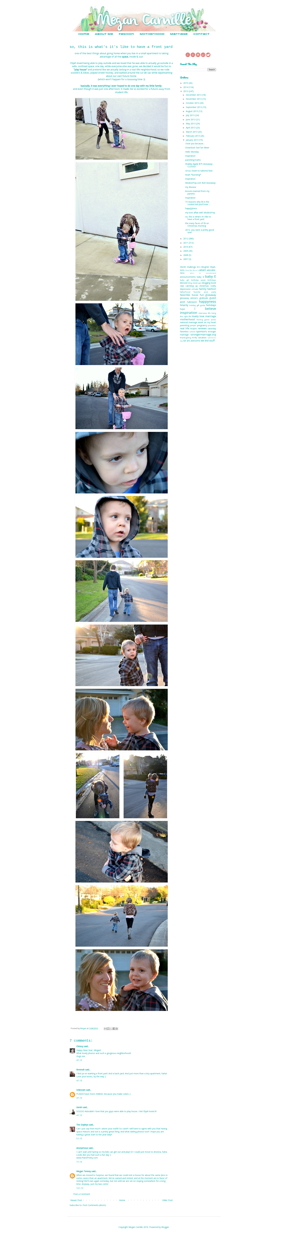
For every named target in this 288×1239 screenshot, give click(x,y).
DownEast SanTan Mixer (197, 147)
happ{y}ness (191, 208)
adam (202, 270)
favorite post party (205, 292)
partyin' (193, 325)
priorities (212, 325)
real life (184, 328)
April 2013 (191, 127)
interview (203, 313)
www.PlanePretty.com (87, 1157)
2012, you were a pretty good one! (199, 231)
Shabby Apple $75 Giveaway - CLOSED (199, 165)
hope (182, 309)
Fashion (126, 34)
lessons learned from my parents (197, 192)
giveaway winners (189, 298)
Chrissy (79, 1046)
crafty (213, 285)
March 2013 (192, 131)
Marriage (179, 34)
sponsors (201, 331)
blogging (206, 282)
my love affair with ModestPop (200, 212)
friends (195, 295)
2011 (186, 242)
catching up (192, 285)
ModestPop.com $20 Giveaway (200, 182)
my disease (190, 187)
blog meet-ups (194, 283)
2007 (186, 259)
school (192, 331)
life (209, 313)
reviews (202, 328)
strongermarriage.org (203, 334)
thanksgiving (185, 337)
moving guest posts (206, 319)
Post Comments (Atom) (94, 1205)
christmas (204, 285)
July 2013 (190, 115)
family (202, 289)
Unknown (81, 1089)
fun (202, 295)
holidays (211, 305)
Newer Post (76, 1200)
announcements (188, 276)
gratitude (203, 298)
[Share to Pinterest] (116, 1028)
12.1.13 (79, 1188)
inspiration (188, 312)
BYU (199, 267)
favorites (185, 295)
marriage (210, 316)
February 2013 (193, 135)
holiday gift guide (197, 305)
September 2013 (194, 107)
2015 (186, 83)
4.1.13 (79, 1060)
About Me (104, 34)
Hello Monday (192, 151)
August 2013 (192, 111)
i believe (205, 308)
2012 (186, 238)
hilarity (184, 305)
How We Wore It (192, 270)
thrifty (194, 337)
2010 (186, 246)
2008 (186, 255)
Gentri (79, 1107)
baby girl (184, 280)
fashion (211, 289)
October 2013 (193, 103)
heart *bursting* (193, 174)
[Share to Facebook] (113, 1028)
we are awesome (191, 340)
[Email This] (105, 1028)
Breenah (80, 1069)
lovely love (198, 316)
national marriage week (191, 322)
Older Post (167, 1200)
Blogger (165, 1227)
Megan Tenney (83, 1171)
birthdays (212, 280)
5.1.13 (79, 1138)
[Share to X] (111, 1028)
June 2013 (191, 119)
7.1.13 (79, 1161)
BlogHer (205, 266)
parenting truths (193, 159)
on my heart (210, 322)
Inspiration (190, 155)
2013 (186, 91)
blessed (183, 282)
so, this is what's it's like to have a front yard (198, 218)
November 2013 (194, 98)
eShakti (195, 289)
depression (185, 289)
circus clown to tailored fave (199, 170)
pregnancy (202, 325)
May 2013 (191, 123)
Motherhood (152, 34)
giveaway (210, 295)
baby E (210, 276)
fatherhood (185, 292)
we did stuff (208, 340)
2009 (186, 250)
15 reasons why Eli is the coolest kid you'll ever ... (197, 203)
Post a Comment (81, 1194)
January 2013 (192, 139)
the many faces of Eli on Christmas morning (197, 224)
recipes (193, 328)
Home (83, 34)
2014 (186, 87)
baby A (200, 276)
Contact (201, 34)
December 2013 (194, 94)
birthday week (198, 280)
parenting (184, 325)
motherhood (187, 319)
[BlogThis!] (108, 1028)
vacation (202, 337)
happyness (207, 301)
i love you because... (195, 143)
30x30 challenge (188, 266)
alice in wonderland (203, 273)
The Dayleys (82, 1124)
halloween (192, 301)
